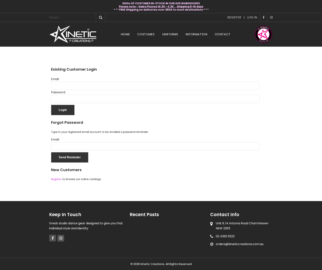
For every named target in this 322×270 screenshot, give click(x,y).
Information (196, 34)
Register (234, 17)
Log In (252, 17)
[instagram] (60, 238)
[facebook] (52, 238)
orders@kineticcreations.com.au (239, 244)
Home (125, 34)
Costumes (145, 34)
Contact (222, 34)
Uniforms (170, 34)
